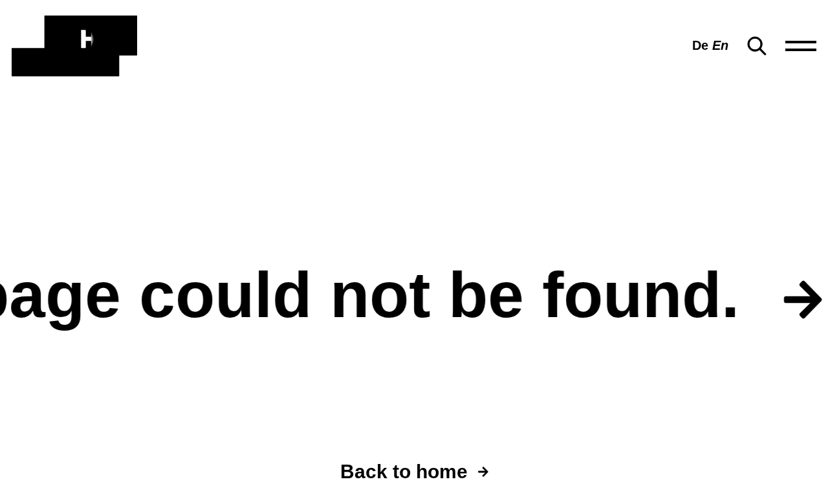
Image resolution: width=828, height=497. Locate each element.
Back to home (404, 471)
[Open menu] (800, 46)
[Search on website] (756, 45)
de (700, 45)
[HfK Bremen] (74, 46)
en (720, 45)
